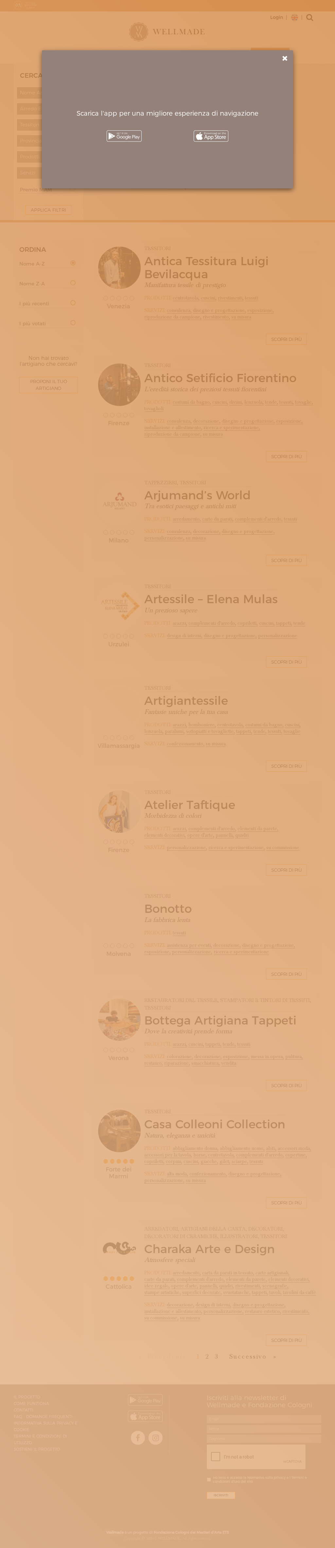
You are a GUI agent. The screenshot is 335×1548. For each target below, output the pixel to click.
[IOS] (211, 136)
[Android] (124, 136)
